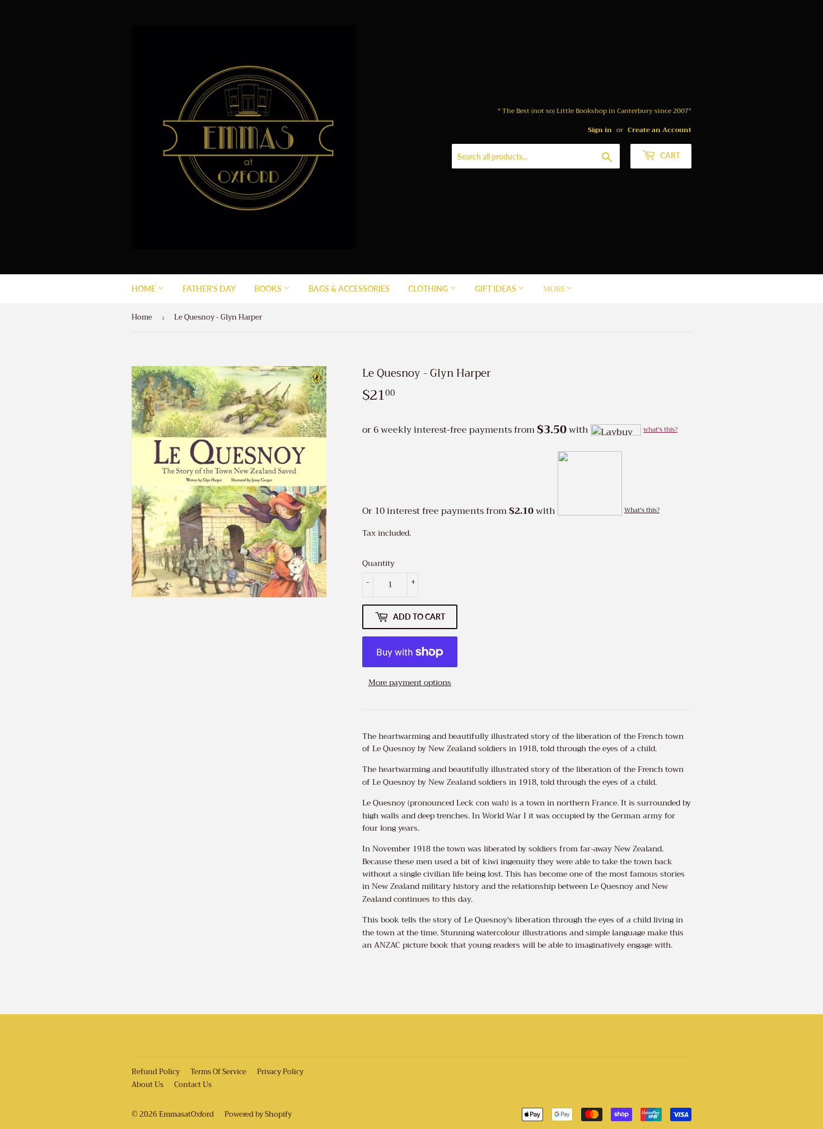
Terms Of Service (218, 1071)
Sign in (600, 129)
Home (144, 288)
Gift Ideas (496, 288)
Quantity (378, 563)
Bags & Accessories (349, 288)
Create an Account (659, 129)
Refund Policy (156, 1071)
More (554, 289)
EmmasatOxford (186, 1114)
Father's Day (209, 288)
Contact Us (193, 1084)
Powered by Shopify (258, 1114)
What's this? (642, 510)
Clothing (429, 288)
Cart (669, 155)
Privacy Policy (280, 1071)
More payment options (409, 682)
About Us (147, 1084)
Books (268, 288)
